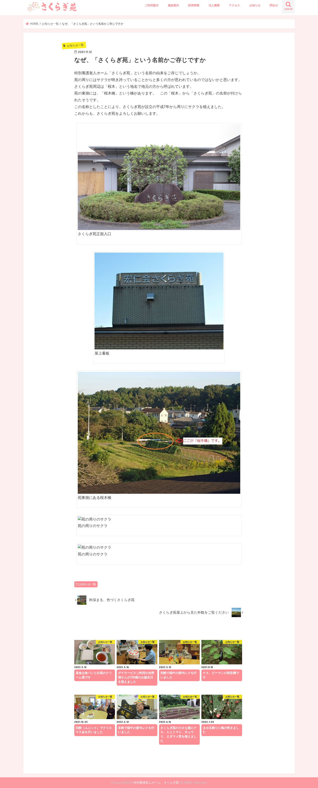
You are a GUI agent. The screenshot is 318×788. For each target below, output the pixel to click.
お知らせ (254, 5)
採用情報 (193, 5)
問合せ (274, 5)
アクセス (234, 5)
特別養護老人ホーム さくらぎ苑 (156, 782)
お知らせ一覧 (87, 584)
